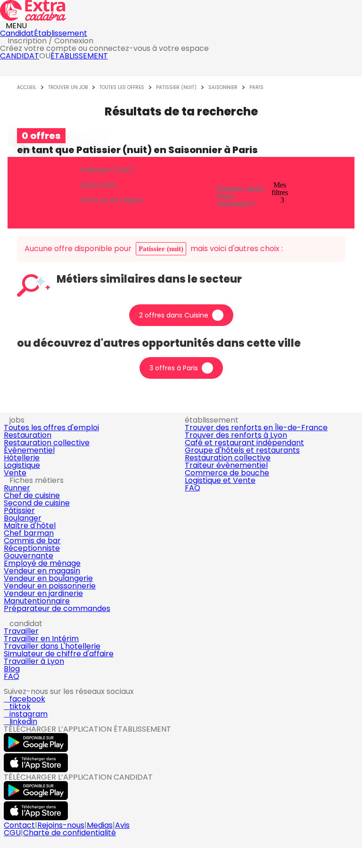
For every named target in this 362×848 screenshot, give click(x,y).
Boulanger (22, 518)
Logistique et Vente (220, 480)
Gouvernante (28, 555)
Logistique (22, 465)
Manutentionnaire (37, 600)
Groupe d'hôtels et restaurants (242, 450)
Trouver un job (68, 87)
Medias (100, 825)
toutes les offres (121, 87)
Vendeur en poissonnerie (50, 585)
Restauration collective (47, 442)
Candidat (17, 33)
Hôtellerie (22, 457)
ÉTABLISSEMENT (79, 55)
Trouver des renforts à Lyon (236, 435)
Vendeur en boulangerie (48, 578)
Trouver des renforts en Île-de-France (256, 427)
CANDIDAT (19, 55)
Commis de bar (32, 540)
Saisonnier (223, 87)
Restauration (27, 435)
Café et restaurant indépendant (244, 442)
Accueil (26, 87)
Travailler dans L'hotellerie (52, 646)
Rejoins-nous (60, 825)
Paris (256, 87)
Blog (12, 668)
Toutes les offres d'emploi (51, 427)
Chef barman (29, 533)
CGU (12, 832)
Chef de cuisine (32, 495)
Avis (122, 825)
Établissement (60, 33)
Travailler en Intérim (41, 638)
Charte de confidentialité (69, 832)
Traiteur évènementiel (226, 465)
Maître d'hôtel (30, 525)
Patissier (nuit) (176, 87)
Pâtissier (19, 510)
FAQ (192, 487)
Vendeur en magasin (42, 570)
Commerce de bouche (227, 472)
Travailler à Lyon (34, 661)
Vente (15, 472)
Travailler (21, 631)
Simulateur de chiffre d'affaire (59, 653)
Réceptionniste (32, 548)
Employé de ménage (42, 563)
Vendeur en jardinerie (43, 593)
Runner (17, 487)
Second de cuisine (37, 502)
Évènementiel (29, 450)
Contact (19, 825)
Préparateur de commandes (57, 608)
